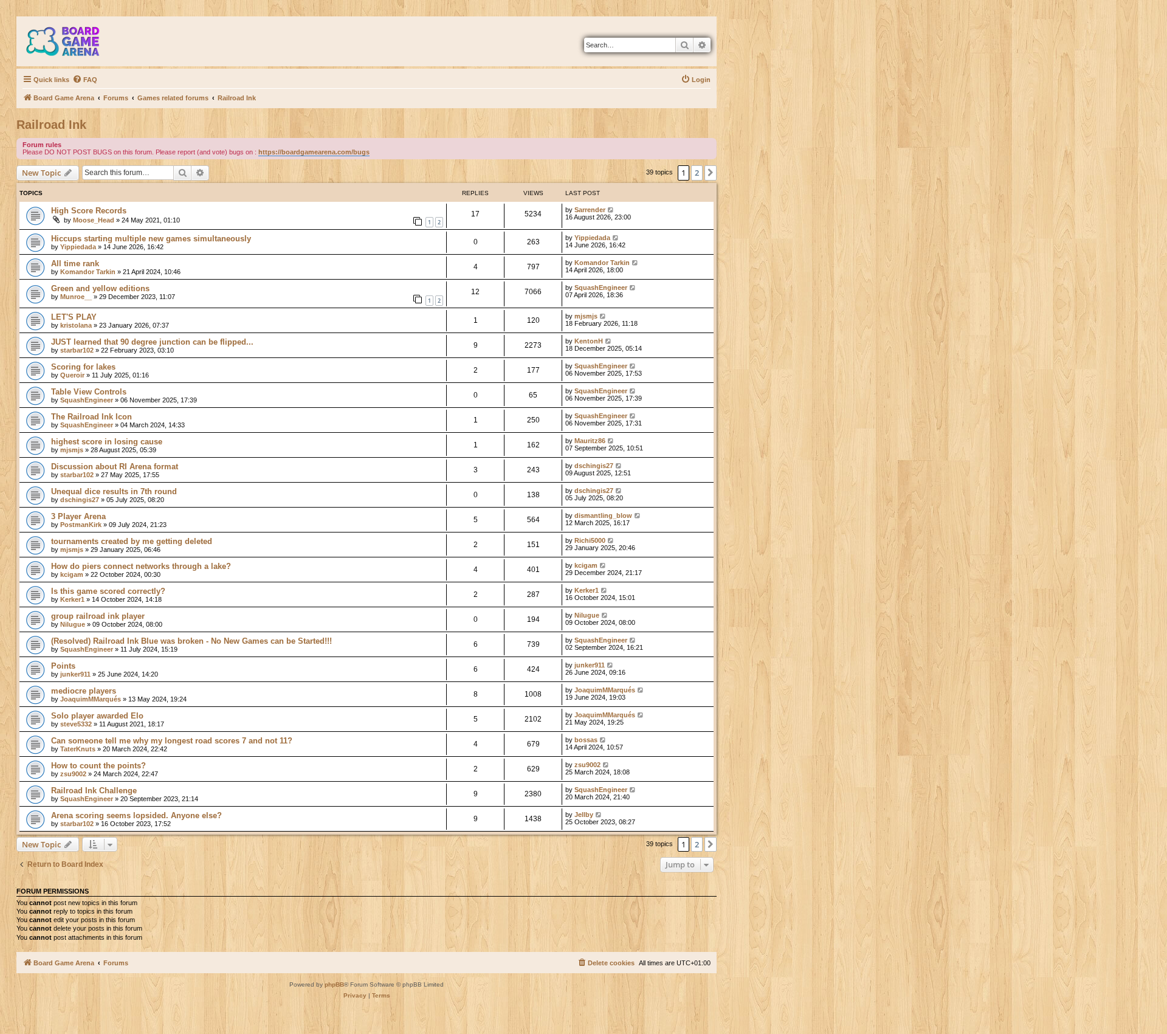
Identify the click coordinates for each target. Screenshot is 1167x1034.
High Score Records (88, 210)
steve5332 (76, 724)
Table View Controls (88, 391)
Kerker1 (72, 599)
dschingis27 (593, 465)
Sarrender (589, 209)
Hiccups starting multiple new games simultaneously (151, 238)
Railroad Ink (51, 124)
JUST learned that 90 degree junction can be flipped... (152, 341)
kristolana (76, 325)
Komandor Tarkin (87, 271)
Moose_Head (93, 220)
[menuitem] (84, 79)
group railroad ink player (98, 616)
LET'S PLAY (74, 317)
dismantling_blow (603, 515)
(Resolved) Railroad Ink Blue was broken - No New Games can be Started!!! (191, 641)
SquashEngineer (600, 287)
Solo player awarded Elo (97, 715)
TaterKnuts (77, 749)
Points (63, 665)
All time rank (75, 263)
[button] (710, 172)
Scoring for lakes (83, 366)
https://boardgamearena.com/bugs (314, 152)
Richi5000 (589, 540)
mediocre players (83, 690)
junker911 (75, 674)
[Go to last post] (611, 209)
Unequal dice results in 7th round (114, 491)
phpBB (334, 984)
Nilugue (72, 624)
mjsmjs (585, 316)
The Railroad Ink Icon (91, 416)
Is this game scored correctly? (108, 591)
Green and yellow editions (100, 288)
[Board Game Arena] (71, 41)
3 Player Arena (78, 516)
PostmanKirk (81, 524)
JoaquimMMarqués (90, 699)
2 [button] (697, 172)
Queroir (72, 375)
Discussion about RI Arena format (114, 466)
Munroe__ (76, 296)
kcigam (71, 574)
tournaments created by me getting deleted (131, 541)
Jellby (583, 814)
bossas (585, 739)
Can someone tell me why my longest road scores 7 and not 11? (171, 740)
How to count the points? (98, 765)
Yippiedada (78, 246)
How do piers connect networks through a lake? (141, 566)
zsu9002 (73, 773)
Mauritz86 (589, 440)
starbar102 (77, 350)
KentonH (588, 341)
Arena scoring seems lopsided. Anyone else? (136, 815)
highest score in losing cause (106, 441)
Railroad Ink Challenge (94, 790)
